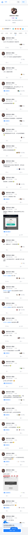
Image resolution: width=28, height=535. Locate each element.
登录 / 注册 (12, 530)
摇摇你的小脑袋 (10, 38)
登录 (23, 2)
